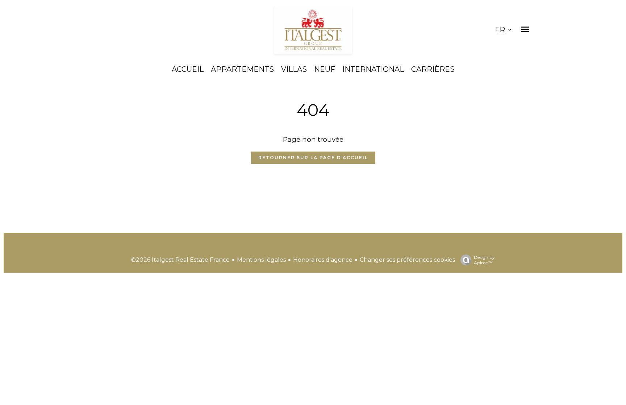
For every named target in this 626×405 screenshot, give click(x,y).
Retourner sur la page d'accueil (313, 157)
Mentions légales (261, 259)
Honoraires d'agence (322, 259)
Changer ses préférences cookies (407, 259)
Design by (484, 260)
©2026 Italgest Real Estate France (180, 259)
